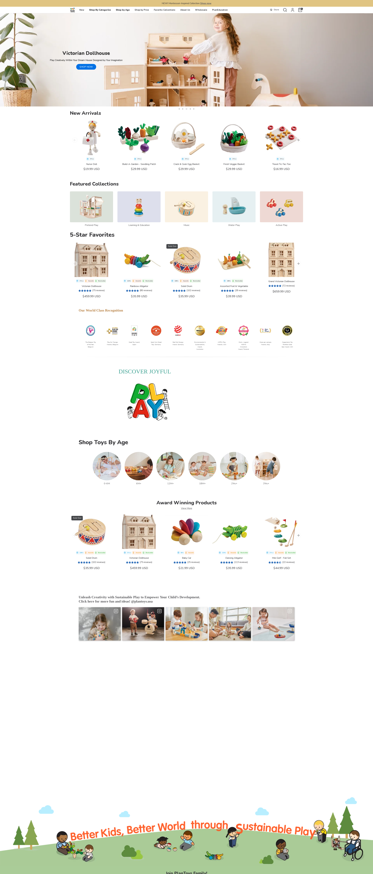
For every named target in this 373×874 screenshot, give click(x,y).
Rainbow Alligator (139, 286)
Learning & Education (139, 225)
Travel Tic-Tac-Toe (281, 164)
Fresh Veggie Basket (234, 164)
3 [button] (186, 109)
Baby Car (186, 558)
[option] (186, 59)
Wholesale (201, 9)
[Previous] (74, 140)
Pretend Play (91, 225)
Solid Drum (186, 286)
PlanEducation (220, 9)
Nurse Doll (91, 164)
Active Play (281, 225)
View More (186, 508)
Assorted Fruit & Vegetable (234, 286)
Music (186, 225)
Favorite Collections (164, 9)
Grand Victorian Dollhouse (281, 281)
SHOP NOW (86, 66)
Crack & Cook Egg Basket (186, 164)
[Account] (292, 10)
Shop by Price (142, 9)
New (81, 9)
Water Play (234, 225)
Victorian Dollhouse (91, 286)
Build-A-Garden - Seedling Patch (139, 164)
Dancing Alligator (234, 558)
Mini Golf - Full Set (281, 558)
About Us (185, 9)
